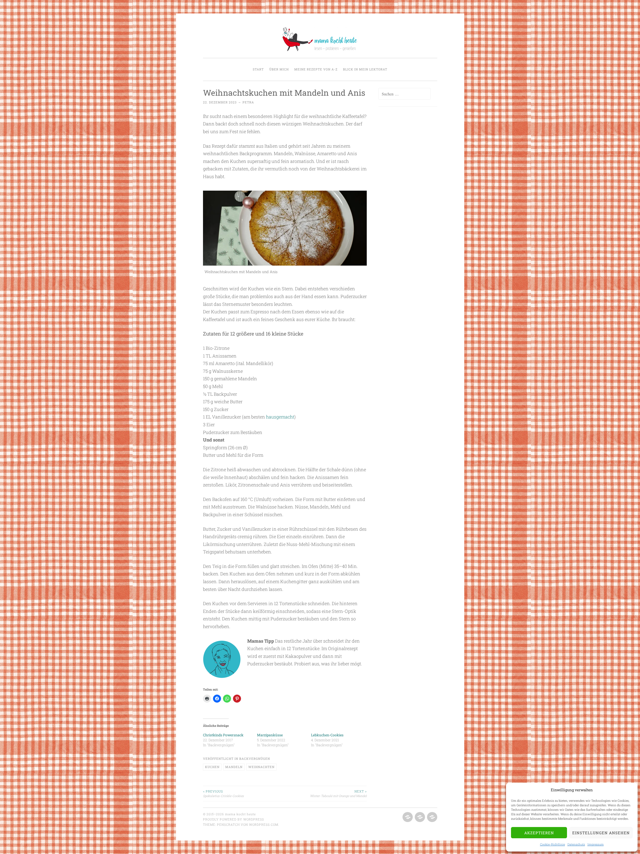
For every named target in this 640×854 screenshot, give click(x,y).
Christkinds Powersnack (223, 735)
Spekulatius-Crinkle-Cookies (223, 793)
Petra (248, 102)
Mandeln (233, 767)
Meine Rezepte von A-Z (316, 69)
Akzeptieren (539, 832)
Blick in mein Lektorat (365, 69)
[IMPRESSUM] (431, 817)
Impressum (596, 844)
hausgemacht (280, 417)
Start (258, 69)
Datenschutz (576, 844)
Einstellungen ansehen (601, 832)
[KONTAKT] (407, 817)
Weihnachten (261, 767)
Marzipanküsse (270, 735)
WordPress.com (263, 825)
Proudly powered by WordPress (233, 819)
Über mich (279, 69)
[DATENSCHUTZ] (419, 817)
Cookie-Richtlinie (552, 844)
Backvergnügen (254, 759)
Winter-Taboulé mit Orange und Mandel (338, 793)
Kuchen (212, 767)
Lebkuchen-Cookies (327, 735)
